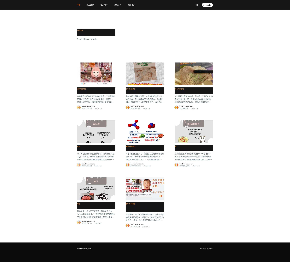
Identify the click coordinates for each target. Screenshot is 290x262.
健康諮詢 (117, 4)
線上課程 (90, 4)
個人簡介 (104, 4)
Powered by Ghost (206, 248)
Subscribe (207, 5)
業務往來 (131, 4)
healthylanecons (88, 106)
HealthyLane (81, 248)
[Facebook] (197, 4)
